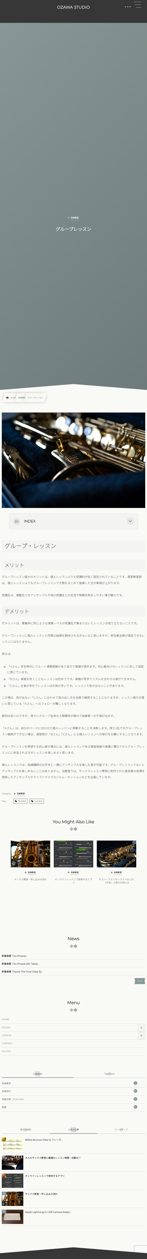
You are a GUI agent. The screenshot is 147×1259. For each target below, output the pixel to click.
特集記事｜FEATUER (69, 1099)
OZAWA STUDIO (73, 7)
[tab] (38, 1074)
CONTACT (7, 1043)
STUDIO (6, 1027)
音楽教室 (69, 1083)
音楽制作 (69, 1091)
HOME (5, 1019)
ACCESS (6, 1051)
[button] (130, 521)
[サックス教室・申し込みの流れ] (30, 854)
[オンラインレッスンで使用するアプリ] (73, 854)
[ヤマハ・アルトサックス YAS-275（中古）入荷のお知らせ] (116, 854)
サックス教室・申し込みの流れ (30, 879)
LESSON (6, 1035)
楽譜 (69, 1107)
